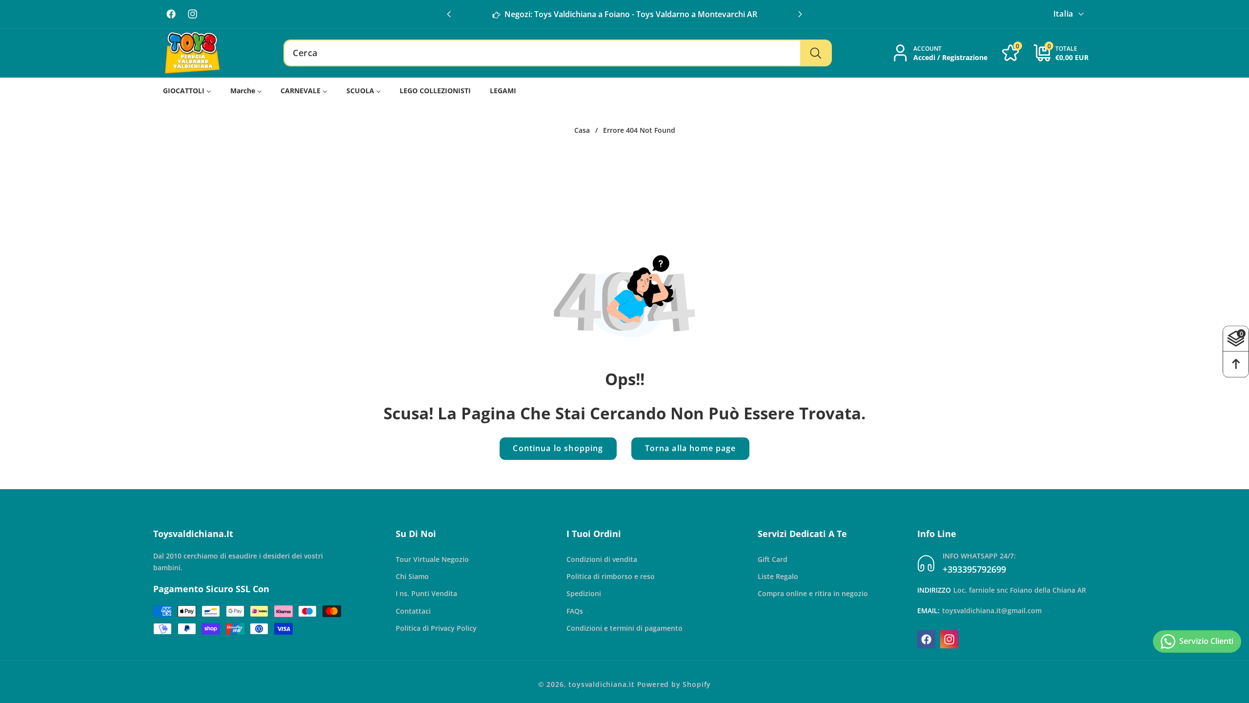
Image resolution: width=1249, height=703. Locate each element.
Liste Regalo (778, 576)
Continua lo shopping (558, 448)
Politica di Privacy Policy (436, 628)
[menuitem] (187, 91)
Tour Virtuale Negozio (432, 559)
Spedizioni (583, 593)
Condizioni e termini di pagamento (624, 628)
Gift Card (772, 559)
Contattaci (413, 611)
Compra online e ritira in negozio (813, 593)
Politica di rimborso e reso (610, 576)
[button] (800, 14)
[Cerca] (815, 53)
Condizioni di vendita (601, 559)
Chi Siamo (412, 576)
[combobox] (557, 53)
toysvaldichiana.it (601, 684)
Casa (582, 130)
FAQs (574, 611)
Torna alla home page (690, 448)
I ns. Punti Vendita (426, 593)
